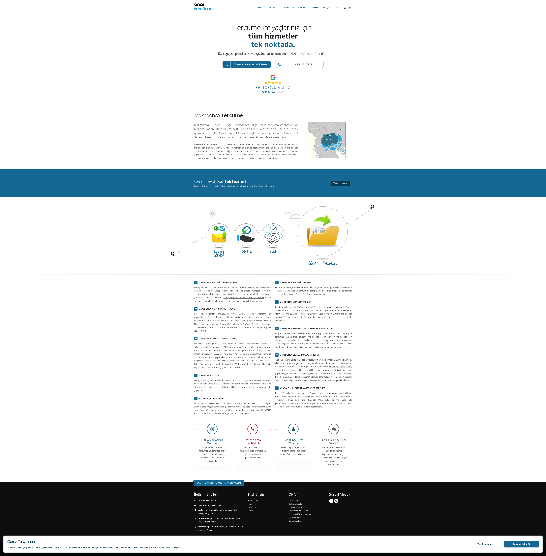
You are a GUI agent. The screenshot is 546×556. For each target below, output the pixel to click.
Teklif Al (246, 251)
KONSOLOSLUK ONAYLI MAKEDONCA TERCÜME (302, 388)
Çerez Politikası (154, 547)
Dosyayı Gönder (219, 253)
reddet (102, 547)
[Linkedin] (345, 8)
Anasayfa (260, 8)
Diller (315, 8)
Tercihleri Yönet (485, 544)
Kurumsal (274, 8)
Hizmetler (289, 8)
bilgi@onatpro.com (213, 505)
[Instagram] (350, 8)
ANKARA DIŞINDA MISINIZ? (211, 398)
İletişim (326, 8)
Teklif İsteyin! (340, 183)
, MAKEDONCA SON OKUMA (306, 328)
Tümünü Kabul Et (521, 544)
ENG (336, 8)
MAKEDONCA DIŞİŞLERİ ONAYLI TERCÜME (299, 354)
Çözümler (303, 8)
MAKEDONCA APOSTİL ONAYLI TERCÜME (218, 338)
